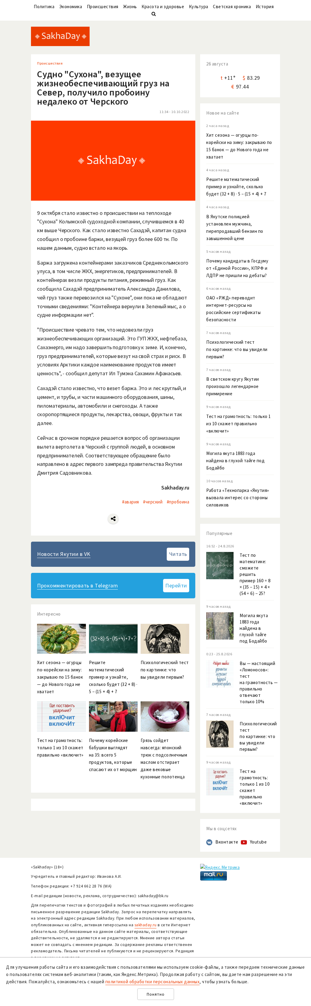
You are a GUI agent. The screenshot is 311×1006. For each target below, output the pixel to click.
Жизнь (130, 6)
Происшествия (102, 6)
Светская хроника (232, 6)
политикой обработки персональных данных (152, 981)
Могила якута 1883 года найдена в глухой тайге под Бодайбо (235, 460)
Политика (44, 6)
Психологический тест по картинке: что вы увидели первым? (237, 349)
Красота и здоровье (163, 6)
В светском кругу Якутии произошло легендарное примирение (232, 386)
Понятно (156, 994)
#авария (130, 502)
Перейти (176, 585)
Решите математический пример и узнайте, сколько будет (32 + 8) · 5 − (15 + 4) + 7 (236, 186)
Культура (198, 6)
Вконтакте (226, 842)
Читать (178, 553)
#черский (152, 502)
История (265, 6)
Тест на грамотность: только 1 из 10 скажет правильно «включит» (238, 423)
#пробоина (178, 502)
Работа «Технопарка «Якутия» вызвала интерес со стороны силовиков (237, 497)
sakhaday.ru (146, 924)
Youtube (258, 842)
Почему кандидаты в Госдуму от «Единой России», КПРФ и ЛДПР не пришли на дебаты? (237, 268)
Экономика (70, 6)
